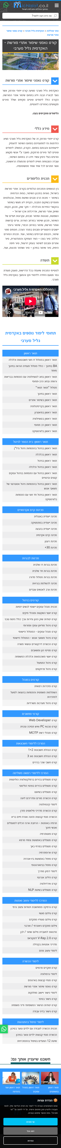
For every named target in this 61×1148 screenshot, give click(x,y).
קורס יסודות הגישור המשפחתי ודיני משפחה (34, 1005)
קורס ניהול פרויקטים (46, 669)
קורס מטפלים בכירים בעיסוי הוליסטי (38, 785)
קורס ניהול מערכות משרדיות (42, 703)
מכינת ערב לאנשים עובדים (43, 589)
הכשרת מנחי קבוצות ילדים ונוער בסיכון (36, 1034)
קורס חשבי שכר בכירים (45, 762)
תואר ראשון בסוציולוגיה (45, 418)
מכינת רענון (51, 541)
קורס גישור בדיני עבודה (45, 1011)
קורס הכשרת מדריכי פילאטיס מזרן (38, 810)
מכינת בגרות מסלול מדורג (43, 577)
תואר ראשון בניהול (47, 460)
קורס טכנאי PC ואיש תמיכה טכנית (38, 726)
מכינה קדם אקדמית (46, 535)
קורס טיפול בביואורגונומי (44, 865)
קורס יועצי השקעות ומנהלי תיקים (40, 613)
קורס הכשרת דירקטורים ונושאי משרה (37, 644)
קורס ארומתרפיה (48, 852)
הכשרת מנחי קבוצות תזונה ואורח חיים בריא (34, 817)
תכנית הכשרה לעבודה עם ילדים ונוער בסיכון (34, 1028)
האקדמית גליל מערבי (34, 30)
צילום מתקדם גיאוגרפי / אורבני (40, 925)
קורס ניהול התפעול (47, 662)
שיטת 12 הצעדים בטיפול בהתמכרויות (37, 1041)
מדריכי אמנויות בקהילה (45, 944)
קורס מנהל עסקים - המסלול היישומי (37, 631)
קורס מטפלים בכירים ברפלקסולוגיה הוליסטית (33, 779)
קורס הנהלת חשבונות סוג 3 (42, 756)
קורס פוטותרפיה (48, 834)
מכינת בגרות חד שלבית (44, 571)
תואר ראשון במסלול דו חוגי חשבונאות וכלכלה (33, 359)
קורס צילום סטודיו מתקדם (43, 919)
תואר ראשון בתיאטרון (46, 412)
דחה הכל (30, 1131)
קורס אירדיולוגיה (48, 883)
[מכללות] (31, 6)
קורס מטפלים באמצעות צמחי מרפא (38, 840)
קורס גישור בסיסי (48, 999)
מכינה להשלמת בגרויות (44, 583)
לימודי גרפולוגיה (48, 974)
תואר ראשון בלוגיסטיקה (44, 431)
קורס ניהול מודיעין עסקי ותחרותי (40, 625)
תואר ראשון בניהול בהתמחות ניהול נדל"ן (35, 448)
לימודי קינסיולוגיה (48, 804)
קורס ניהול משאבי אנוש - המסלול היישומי (35, 638)
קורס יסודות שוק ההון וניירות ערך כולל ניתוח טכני (31, 619)
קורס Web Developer (43, 720)
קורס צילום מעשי (48, 913)
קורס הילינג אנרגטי (47, 877)
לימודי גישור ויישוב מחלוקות (42, 992)
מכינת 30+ (51, 547)
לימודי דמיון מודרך (47, 871)
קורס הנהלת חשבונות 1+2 (42, 750)
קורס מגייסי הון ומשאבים (44, 650)
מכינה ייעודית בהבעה (46, 529)
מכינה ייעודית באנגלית (45, 516)
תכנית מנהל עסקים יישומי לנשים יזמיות (36, 606)
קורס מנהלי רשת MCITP (43, 732)
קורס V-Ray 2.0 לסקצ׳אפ (42, 938)
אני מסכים (30, 1121)
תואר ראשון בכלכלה (46, 454)
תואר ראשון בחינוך (47, 393)
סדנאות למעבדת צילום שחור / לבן (38, 932)
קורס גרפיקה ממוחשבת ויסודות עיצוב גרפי (35, 907)
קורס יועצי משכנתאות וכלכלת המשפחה (36, 656)
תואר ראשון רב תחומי (45, 425)
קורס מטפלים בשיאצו (45, 792)
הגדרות (31, 1140)
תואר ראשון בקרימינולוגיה (43, 406)
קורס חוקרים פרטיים (46, 967)
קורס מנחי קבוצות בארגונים (42, 980)
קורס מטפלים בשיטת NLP (42, 890)
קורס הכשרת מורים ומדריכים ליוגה (38, 798)
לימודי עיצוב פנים (48, 950)
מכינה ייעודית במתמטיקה (44, 522)
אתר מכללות (53, 30)
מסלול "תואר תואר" (46, 387)
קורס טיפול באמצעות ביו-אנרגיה (40, 858)
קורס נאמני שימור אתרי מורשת (40, 986)
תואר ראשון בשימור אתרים (43, 400)
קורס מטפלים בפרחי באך (43, 846)
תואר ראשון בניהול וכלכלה (43, 467)
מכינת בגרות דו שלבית (45, 564)
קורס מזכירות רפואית (45, 686)
